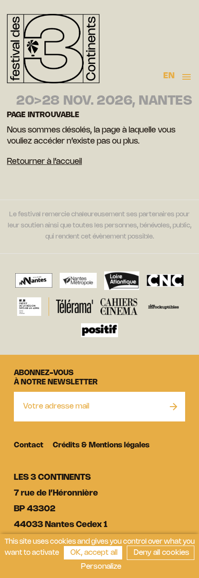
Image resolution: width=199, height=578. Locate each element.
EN (168, 76)
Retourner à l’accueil (44, 161)
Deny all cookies (160, 552)
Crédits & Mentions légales (101, 445)
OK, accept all (93, 552)
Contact (29, 445)
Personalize (101, 566)
